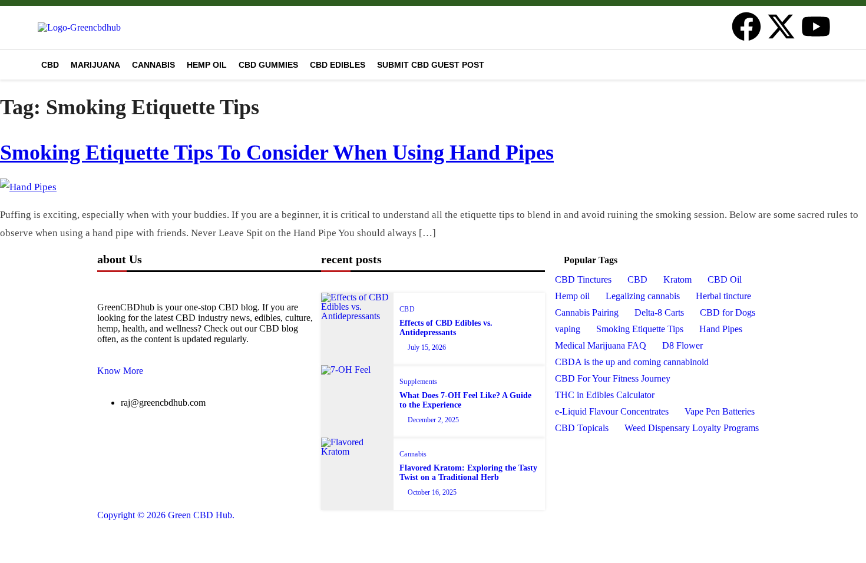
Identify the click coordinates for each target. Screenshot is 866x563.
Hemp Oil (207, 64)
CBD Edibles (337, 64)
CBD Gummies (268, 64)
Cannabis (153, 64)
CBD (50, 64)
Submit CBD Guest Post (430, 64)
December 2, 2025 (433, 420)
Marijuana (95, 64)
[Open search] (825, 63)
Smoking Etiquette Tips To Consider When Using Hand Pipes (277, 152)
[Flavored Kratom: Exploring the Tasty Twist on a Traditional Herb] (357, 474)
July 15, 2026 (427, 347)
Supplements (418, 381)
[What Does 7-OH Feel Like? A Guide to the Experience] (357, 401)
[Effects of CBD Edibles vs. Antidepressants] (357, 329)
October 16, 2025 (432, 492)
